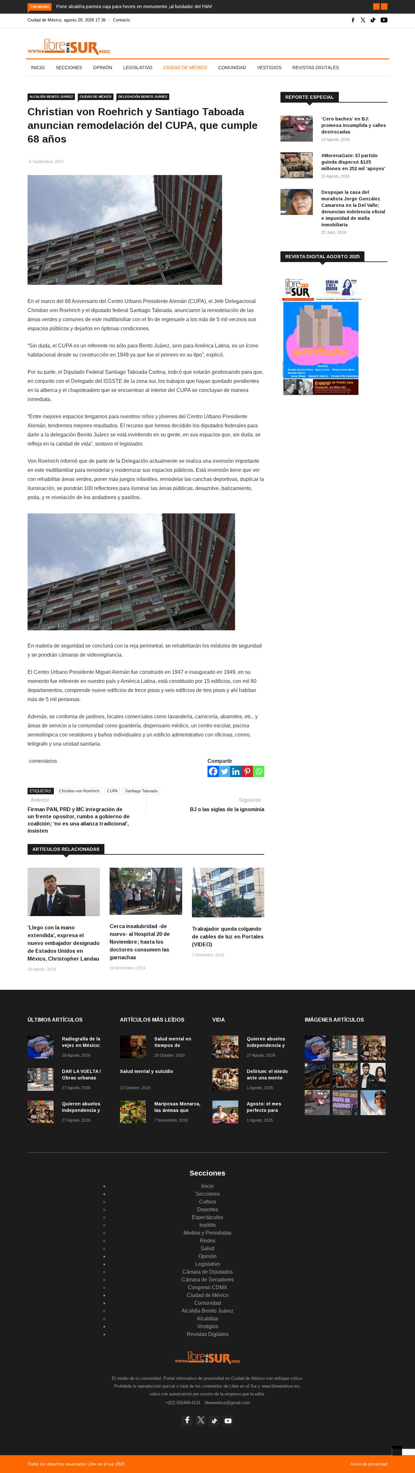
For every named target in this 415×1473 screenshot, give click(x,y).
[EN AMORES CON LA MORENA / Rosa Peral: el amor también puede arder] (373, 1086)
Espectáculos (207, 1217)
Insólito (207, 1225)
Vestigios (269, 67)
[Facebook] (213, 771)
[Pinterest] (247, 771)
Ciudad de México (185, 67)
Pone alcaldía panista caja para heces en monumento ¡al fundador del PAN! (134, 6)
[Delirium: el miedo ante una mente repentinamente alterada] (227, 1080)
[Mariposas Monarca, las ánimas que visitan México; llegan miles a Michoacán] (134, 1113)
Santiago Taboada (141, 791)
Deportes (207, 1209)
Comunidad (232, 67)
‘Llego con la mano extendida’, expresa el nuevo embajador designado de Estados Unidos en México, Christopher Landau (64, 943)
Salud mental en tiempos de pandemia (172, 1045)
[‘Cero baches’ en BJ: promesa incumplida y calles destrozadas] (298, 130)
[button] (376, 6)
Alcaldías (207, 1318)
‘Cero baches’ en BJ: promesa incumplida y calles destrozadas (353, 125)
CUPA (112, 791)
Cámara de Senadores (208, 1279)
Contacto (121, 20)
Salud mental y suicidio (146, 1071)
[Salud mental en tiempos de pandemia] (134, 1048)
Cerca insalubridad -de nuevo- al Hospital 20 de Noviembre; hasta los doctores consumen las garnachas (140, 942)
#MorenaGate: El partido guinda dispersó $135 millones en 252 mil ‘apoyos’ (353, 162)
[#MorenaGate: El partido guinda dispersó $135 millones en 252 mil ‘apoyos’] (298, 166)
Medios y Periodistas (207, 1233)
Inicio (38, 67)
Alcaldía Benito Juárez (51, 96)
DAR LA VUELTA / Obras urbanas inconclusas (81, 1078)
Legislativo (137, 67)
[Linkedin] (236, 771)
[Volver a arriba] (397, 1450)
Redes (207, 1240)
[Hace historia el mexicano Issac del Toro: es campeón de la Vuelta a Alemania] (373, 1113)
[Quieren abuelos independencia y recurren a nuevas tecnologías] (42, 1113)
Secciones (69, 67)
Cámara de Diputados (207, 1272)
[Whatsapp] (258, 771)
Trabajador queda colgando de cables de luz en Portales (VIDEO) (228, 936)
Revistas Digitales (315, 67)
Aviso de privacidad (368, 1464)
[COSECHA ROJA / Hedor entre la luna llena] (317, 1086)
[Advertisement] (329, 454)
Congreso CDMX (207, 1287)
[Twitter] (224, 771)
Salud (207, 1248)
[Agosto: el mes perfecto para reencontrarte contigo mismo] (227, 1113)
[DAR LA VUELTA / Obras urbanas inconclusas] (42, 1080)
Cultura (207, 1201)
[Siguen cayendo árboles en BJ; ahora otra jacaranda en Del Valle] (345, 1086)
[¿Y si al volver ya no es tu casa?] (345, 1113)
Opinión (102, 67)
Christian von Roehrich (79, 791)
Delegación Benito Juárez (142, 96)
